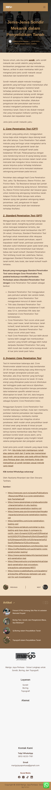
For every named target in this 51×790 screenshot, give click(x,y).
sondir (32, 60)
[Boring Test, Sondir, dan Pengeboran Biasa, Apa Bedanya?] (6, 621)
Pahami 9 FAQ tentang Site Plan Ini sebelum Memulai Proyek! (30, 611)
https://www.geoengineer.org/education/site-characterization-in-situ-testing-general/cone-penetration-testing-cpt (27, 505)
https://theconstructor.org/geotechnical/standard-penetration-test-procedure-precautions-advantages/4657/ (28, 564)
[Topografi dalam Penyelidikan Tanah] (6, 640)
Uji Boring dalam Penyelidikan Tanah (27, 631)
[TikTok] (27, 777)
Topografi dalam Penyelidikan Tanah (27, 640)
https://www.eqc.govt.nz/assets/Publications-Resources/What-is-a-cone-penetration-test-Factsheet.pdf (28, 496)
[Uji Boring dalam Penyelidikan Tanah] (6, 630)
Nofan (26, 787)
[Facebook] (19, 777)
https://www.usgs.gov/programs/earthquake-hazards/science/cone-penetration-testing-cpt (28, 514)
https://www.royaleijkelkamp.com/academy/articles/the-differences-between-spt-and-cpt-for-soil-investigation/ (27, 574)
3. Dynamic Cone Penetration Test (22, 358)
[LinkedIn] (31, 777)
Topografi (25, 691)
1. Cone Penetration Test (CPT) (20, 128)
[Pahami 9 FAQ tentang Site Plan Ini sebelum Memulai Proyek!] (6, 611)
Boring (25, 688)
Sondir (34, 44)
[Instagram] (23, 777)
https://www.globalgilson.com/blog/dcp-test (28, 546)
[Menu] (44, 7)
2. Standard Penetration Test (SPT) (22, 215)
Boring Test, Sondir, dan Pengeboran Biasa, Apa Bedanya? (29, 621)
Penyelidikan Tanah (22, 44)
